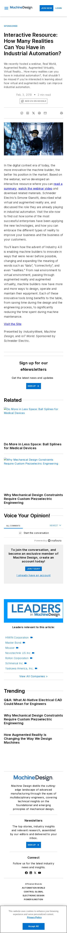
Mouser (9, 647)
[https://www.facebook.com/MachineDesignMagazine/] (26, 872)
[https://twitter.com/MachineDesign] (35, 872)
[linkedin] (27, 113)
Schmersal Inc (14, 663)
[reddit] (39, 113)
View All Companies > (33, 676)
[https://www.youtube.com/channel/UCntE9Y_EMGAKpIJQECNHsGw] (39, 872)
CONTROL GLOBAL (33, 891)
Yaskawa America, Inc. (19, 668)
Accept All (33, 926)
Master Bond (13, 642)
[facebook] (21, 113)
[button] (6, 8)
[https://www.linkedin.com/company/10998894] (30, 872)
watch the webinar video (35, 188)
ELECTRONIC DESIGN (33, 895)
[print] (61, 113)
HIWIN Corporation (17, 637)
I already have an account (34, 575)
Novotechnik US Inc (17, 653)
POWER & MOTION (33, 899)
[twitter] (33, 113)
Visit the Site (12, 324)
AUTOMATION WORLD (33, 888)
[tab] (13, 525)
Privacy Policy (34, 917)
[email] (45, 113)
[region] (33, 534)
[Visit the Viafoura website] (54, 540)
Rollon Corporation (16, 658)
